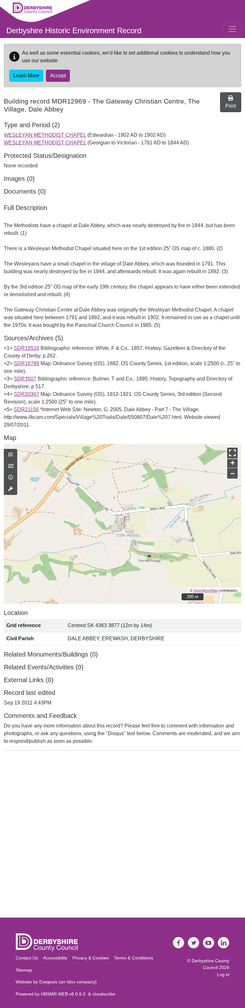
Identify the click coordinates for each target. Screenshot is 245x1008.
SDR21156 (26, 409)
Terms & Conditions (133, 957)
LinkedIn (223, 943)
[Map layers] (10, 455)
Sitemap (24, 970)
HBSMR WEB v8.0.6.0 (64, 993)
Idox (71, 981)
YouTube (208, 943)
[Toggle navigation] (232, 29)
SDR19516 (26, 348)
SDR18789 (26, 363)
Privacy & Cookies (90, 957)
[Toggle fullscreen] (232, 453)
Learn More (26, 75)
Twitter (193, 943)
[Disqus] (122, 835)
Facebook (178, 943)
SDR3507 (25, 378)
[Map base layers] (10, 466)
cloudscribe (103, 993)
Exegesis (48, 981)
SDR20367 (26, 394)
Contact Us (27, 957)
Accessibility (55, 957)
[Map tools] (10, 489)
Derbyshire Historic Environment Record (73, 30)
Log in (223, 974)
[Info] (10, 477)
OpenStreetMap (205, 590)
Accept (58, 75)
